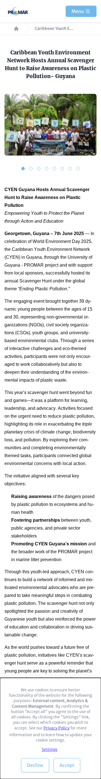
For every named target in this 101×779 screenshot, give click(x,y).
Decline (35, 765)
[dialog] (50, 728)
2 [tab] (31, 168)
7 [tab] (70, 168)
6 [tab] (62, 168)
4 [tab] (46, 168)
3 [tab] (38, 168)
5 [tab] (54, 168)
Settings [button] (50, 749)
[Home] (18, 11)
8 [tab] (78, 168)
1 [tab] (23, 168)
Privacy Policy (56, 728)
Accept (66, 765)
